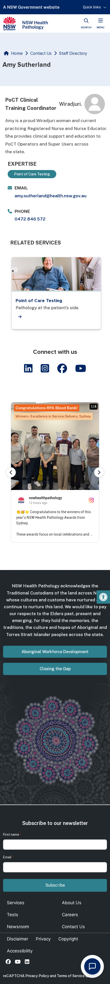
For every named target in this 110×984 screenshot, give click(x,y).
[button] (103, 597)
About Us (71, 902)
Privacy (43, 938)
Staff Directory (73, 53)
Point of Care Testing (39, 300)
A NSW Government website (31, 7)
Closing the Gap (55, 668)
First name (12, 834)
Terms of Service (71, 976)
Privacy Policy (37, 976)
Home (17, 53)
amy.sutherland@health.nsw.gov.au (50, 195)
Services (15, 902)
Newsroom (18, 926)
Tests (12, 914)
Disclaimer (17, 938)
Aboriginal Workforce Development (55, 651)
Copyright (68, 938)
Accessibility (19, 950)
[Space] (25, 23)
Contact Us (41, 53)
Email (8, 857)
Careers (70, 914)
